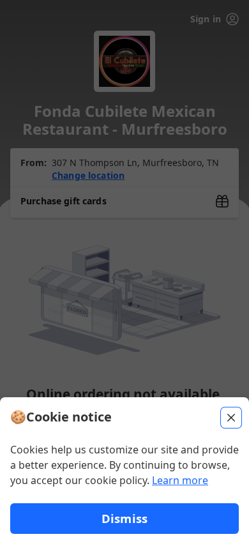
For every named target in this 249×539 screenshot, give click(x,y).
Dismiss (124, 518)
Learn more (180, 480)
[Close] (231, 417)
